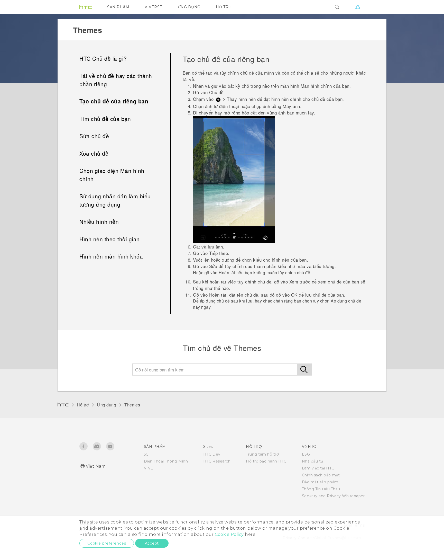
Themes (132, 405)
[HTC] (85, 7)
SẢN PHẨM (118, 7)
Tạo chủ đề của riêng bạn (113, 101)
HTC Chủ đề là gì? (103, 58)
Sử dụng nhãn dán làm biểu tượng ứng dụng (115, 200)
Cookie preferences (106, 543)
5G (146, 454)
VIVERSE (153, 7)
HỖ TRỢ (224, 7)
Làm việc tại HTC (318, 468)
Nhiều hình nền (99, 221)
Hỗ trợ (83, 405)
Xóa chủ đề (93, 153)
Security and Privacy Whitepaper (333, 496)
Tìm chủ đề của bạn (105, 118)
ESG (306, 454)
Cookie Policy (229, 534)
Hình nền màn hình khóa (111, 256)
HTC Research (216, 461)
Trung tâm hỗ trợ (262, 454)
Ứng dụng (106, 405)
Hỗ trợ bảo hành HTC (266, 461)
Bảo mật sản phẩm (320, 482)
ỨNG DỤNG (189, 7)
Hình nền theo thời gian (109, 239)
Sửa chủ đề (94, 136)
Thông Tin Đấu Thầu (321, 489)
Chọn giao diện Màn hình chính (111, 175)
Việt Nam (96, 466)
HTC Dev (211, 454)
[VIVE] (357, 7)
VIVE (148, 468)
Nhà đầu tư (312, 461)
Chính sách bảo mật (321, 475)
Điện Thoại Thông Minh (166, 461)
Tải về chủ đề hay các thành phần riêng (115, 80)
